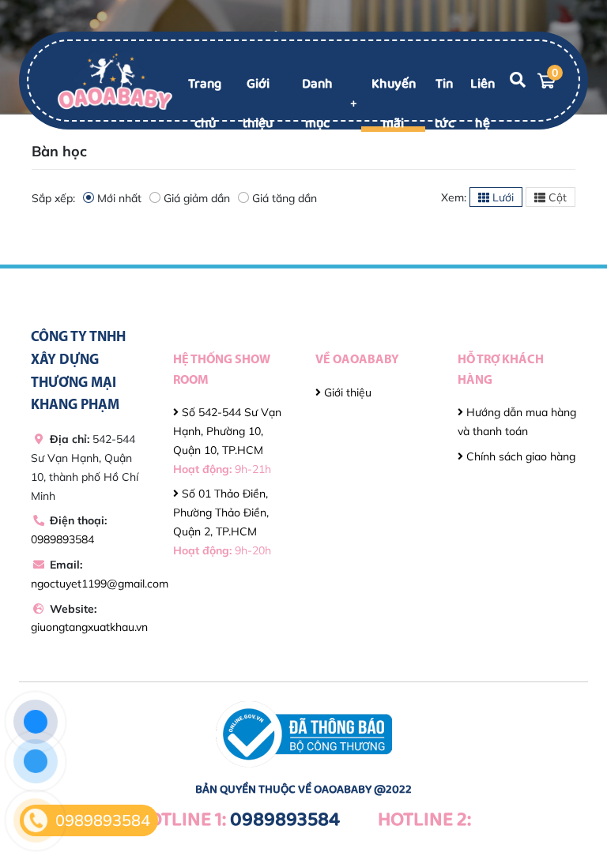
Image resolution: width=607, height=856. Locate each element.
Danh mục (317, 103)
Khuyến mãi (393, 103)
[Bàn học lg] (115, 80)
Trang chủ (204, 103)
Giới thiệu (258, 103)
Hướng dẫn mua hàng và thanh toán (517, 421)
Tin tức (444, 103)
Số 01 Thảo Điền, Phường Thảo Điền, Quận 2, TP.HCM (222, 521)
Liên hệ (482, 103)
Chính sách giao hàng (519, 456)
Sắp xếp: (53, 198)
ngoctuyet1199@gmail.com (99, 583)
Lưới (501, 197)
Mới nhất (119, 198)
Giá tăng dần (284, 198)
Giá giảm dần (197, 198)
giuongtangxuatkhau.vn (89, 627)
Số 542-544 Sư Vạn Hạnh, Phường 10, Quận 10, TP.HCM (227, 440)
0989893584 (62, 539)
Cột (556, 197)
